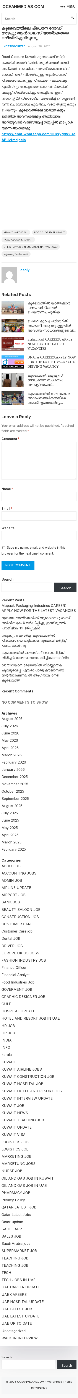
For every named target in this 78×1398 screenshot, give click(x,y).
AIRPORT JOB (14, 895)
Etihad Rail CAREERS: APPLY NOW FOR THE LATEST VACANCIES (50, 344)
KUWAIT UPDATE (17, 1127)
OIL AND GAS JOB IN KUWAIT (28, 1178)
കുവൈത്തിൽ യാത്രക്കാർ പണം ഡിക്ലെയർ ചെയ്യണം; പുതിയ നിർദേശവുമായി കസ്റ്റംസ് (49, 310)
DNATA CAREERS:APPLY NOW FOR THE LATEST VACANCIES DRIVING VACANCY (52, 362)
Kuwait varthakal (16, 232)
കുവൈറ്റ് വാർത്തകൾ (16, 254)
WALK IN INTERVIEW (20, 1338)
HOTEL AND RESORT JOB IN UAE (31, 1018)
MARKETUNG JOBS (19, 1163)
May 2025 (10, 827)
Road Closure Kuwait (18, 239)
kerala (7, 1054)
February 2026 (14, 762)
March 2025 (11, 842)
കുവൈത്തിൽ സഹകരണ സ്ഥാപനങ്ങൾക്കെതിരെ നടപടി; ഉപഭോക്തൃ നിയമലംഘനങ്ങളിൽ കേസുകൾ (49, 402)
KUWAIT (9, 1062)
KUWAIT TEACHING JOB (23, 1120)
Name (7, 489)
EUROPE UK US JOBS (20, 953)
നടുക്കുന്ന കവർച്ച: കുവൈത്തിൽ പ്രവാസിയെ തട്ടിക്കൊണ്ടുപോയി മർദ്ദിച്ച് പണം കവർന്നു (34, 640)
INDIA (7, 1040)
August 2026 (12, 719)
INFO (6, 1047)
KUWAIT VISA (14, 1134)
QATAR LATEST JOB (19, 1207)
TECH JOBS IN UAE (19, 1280)
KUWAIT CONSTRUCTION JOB (28, 1076)
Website (8, 528)
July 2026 (10, 726)
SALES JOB (11, 1236)
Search (7, 579)
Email (7, 508)
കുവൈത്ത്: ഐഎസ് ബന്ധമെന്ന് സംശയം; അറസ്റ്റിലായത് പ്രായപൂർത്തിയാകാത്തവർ (50, 382)
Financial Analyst (15, 975)
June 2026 (10, 733)
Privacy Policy (13, 1200)
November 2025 (15, 784)
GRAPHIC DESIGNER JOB (23, 996)
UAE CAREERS (14, 1294)
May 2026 (10, 740)
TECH (6, 1272)
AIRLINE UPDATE (16, 887)
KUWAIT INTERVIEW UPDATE (27, 1098)
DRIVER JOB (12, 946)
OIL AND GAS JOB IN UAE (24, 1185)
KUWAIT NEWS (15, 1113)
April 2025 (10, 835)
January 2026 (13, 769)
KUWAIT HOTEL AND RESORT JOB (32, 1091)
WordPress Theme (59, 1381)
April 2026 (10, 748)
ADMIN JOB (12, 880)
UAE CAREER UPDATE (21, 1287)
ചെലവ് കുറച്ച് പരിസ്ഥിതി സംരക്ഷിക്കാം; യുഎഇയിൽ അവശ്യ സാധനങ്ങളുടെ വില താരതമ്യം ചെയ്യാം (52, 328)
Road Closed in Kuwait (49, 232)
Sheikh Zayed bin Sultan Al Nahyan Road (31, 246)
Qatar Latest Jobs (16, 1214)
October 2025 (13, 791)
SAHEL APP (12, 1229)
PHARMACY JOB (16, 1193)
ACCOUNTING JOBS (19, 873)
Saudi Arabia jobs (16, 1243)
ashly (25, 270)
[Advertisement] (39, 188)
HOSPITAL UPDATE (18, 1011)
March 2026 (12, 755)
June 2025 (10, 820)
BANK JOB (11, 902)
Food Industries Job (18, 982)
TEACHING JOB (15, 1258)
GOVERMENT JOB (17, 989)
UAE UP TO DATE (17, 1323)
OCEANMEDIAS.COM (23, 6)
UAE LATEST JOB (17, 1309)
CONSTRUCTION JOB (20, 917)
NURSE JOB (12, 1171)
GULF (6, 1004)
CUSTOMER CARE (17, 924)
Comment (10, 439)
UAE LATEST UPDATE (20, 1316)
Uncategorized (14, 46)
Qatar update (12, 1222)
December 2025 (15, 777)
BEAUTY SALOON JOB (21, 909)
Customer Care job (17, 931)
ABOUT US (11, 866)
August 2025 (12, 806)
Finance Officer (14, 967)
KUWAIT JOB (13, 1105)
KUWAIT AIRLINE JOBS (22, 1069)
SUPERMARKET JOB (19, 1251)
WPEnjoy (41, 1387)
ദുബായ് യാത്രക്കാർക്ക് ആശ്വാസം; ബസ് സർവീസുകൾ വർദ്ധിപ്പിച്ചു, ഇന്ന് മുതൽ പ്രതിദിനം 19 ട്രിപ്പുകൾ (36, 623)
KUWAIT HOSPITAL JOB (22, 1084)
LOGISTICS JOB (15, 1142)
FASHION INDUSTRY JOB (24, 960)
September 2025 (15, 798)
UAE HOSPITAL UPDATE (23, 1302)
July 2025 (10, 813)
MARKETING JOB (16, 1156)
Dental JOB (11, 938)
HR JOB (8, 1026)
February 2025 (14, 849)
